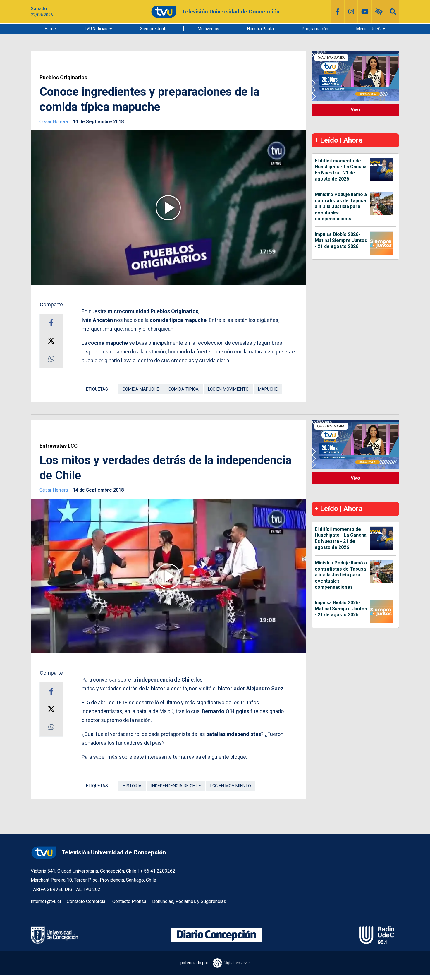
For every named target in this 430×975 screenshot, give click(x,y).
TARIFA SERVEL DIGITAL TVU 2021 (67, 889)
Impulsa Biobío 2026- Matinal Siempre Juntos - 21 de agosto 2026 (341, 240)
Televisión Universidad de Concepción (113, 852)
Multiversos (208, 28)
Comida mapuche (141, 389)
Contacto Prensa (129, 901)
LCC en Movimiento (228, 389)
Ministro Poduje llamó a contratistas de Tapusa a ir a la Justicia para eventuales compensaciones (341, 207)
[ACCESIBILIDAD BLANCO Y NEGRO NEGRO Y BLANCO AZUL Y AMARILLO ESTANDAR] (379, 11)
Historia (132, 785)
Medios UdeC (368, 28)
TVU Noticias (95, 28)
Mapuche (268, 389)
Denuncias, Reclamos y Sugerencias (189, 901)
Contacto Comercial (86, 901)
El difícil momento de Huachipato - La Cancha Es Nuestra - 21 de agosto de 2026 (341, 170)
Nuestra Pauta (260, 28)
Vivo (355, 109)
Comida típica (183, 389)
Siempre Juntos (155, 28)
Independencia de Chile (176, 785)
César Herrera (54, 121)
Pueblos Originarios (63, 77)
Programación (315, 28)
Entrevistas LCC (58, 446)
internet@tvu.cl (46, 901)
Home (50, 28)
